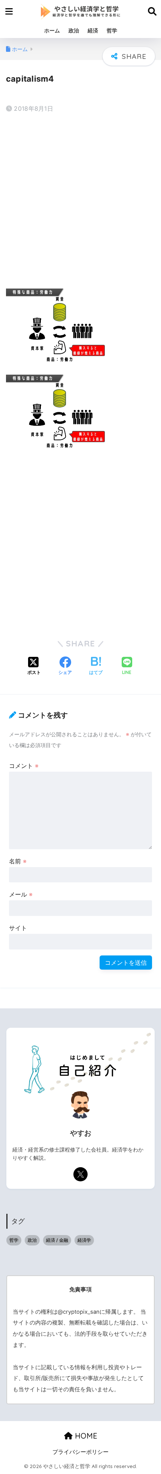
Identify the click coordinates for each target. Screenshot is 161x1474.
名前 (18, 861)
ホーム (52, 30)
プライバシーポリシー (80, 1452)
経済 (93, 30)
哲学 (112, 30)
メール (21, 894)
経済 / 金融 (57, 1240)
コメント (24, 765)
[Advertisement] (80, 202)
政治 (74, 30)
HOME (85, 1435)
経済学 (84, 1240)
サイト (18, 928)
